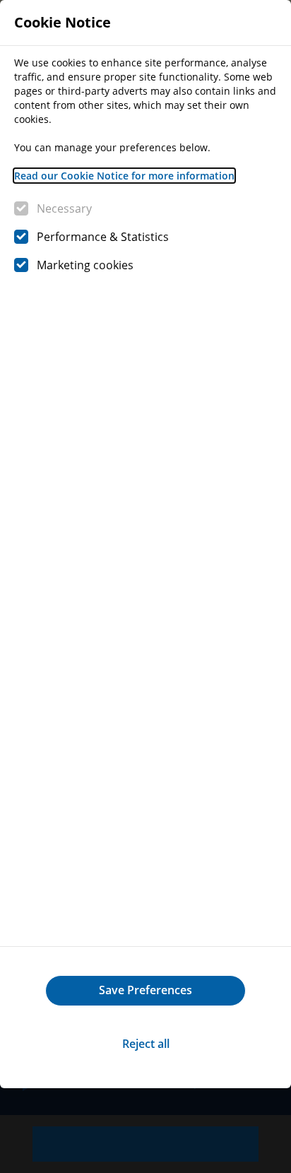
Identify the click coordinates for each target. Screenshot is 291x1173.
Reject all (146, 1043)
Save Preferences (145, 990)
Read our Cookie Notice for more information (124, 175)
